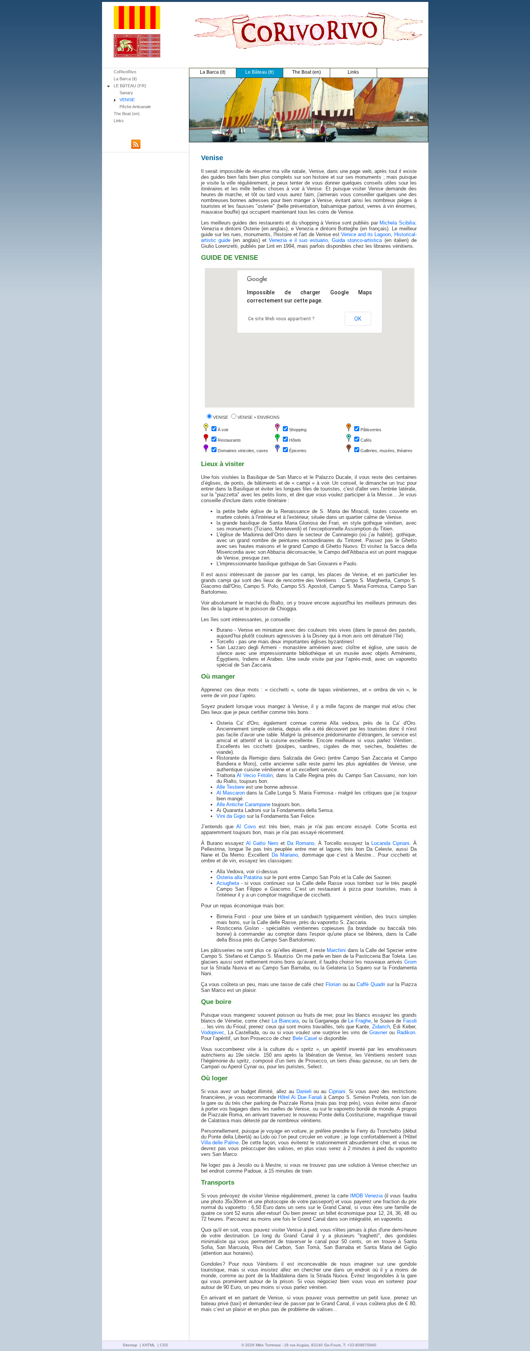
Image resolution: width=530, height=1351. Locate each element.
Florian (333, 984)
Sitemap (130, 1345)
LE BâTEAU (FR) (130, 85)
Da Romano (300, 843)
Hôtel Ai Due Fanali (300, 1097)
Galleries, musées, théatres (386, 450)
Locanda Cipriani (390, 843)
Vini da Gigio (231, 816)
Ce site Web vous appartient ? (281, 318)
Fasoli (410, 1021)
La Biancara (285, 1021)
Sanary (126, 92)
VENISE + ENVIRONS (258, 417)
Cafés (366, 440)
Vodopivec (212, 1032)
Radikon (406, 1032)
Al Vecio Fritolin (255, 775)
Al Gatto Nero (262, 843)
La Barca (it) (125, 78)
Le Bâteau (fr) (259, 72)
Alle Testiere (230, 787)
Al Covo (246, 826)
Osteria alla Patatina (239, 877)
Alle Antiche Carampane (243, 804)
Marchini (336, 950)
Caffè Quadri (371, 984)
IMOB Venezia (366, 1196)
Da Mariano (285, 855)
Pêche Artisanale (135, 106)
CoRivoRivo (125, 71)
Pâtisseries (370, 429)
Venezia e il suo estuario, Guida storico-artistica (325, 240)
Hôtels (295, 440)
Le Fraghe (359, 1021)
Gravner (378, 1032)
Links (119, 120)
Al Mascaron (231, 793)
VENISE (127, 99)
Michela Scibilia (397, 223)
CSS (164, 1345)
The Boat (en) (127, 113)
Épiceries (298, 450)
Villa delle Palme (220, 1142)
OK (357, 319)
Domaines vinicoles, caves (243, 450)
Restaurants (229, 440)
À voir (223, 429)
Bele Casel (305, 1038)
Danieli (304, 1091)
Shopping (298, 429)
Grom (410, 962)
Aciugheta (228, 883)
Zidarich (381, 1027)
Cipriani (337, 1091)
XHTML (148, 1345)
